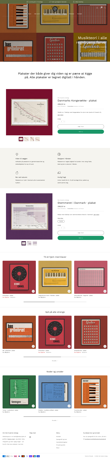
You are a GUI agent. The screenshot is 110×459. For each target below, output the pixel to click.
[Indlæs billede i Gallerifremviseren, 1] (21, 139)
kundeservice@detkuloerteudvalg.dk (95, 439)
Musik (44, 13)
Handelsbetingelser (61, 442)
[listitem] (34, 2)
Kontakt (79, 13)
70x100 (61, 221)
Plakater (71, 13)
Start (29, 13)
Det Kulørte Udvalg (63, 97)
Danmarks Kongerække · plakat (77, 100)
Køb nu (81, 131)
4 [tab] (57, 59)
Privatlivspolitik (60, 445)
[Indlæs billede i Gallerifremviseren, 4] (37, 139)
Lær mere (60, 115)
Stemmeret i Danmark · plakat (77, 202)
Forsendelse (70, 106)
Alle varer (37, 13)
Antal (59, 119)
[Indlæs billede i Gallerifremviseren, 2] (26, 139)
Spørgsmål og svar (61, 439)
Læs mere (8, 51)
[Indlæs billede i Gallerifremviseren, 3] (32, 139)
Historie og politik (55, 13)
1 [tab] (52, 59)
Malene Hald (11, 439)
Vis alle (54, 360)
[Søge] (105, 7)
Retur (57, 447)
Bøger (64, 13)
